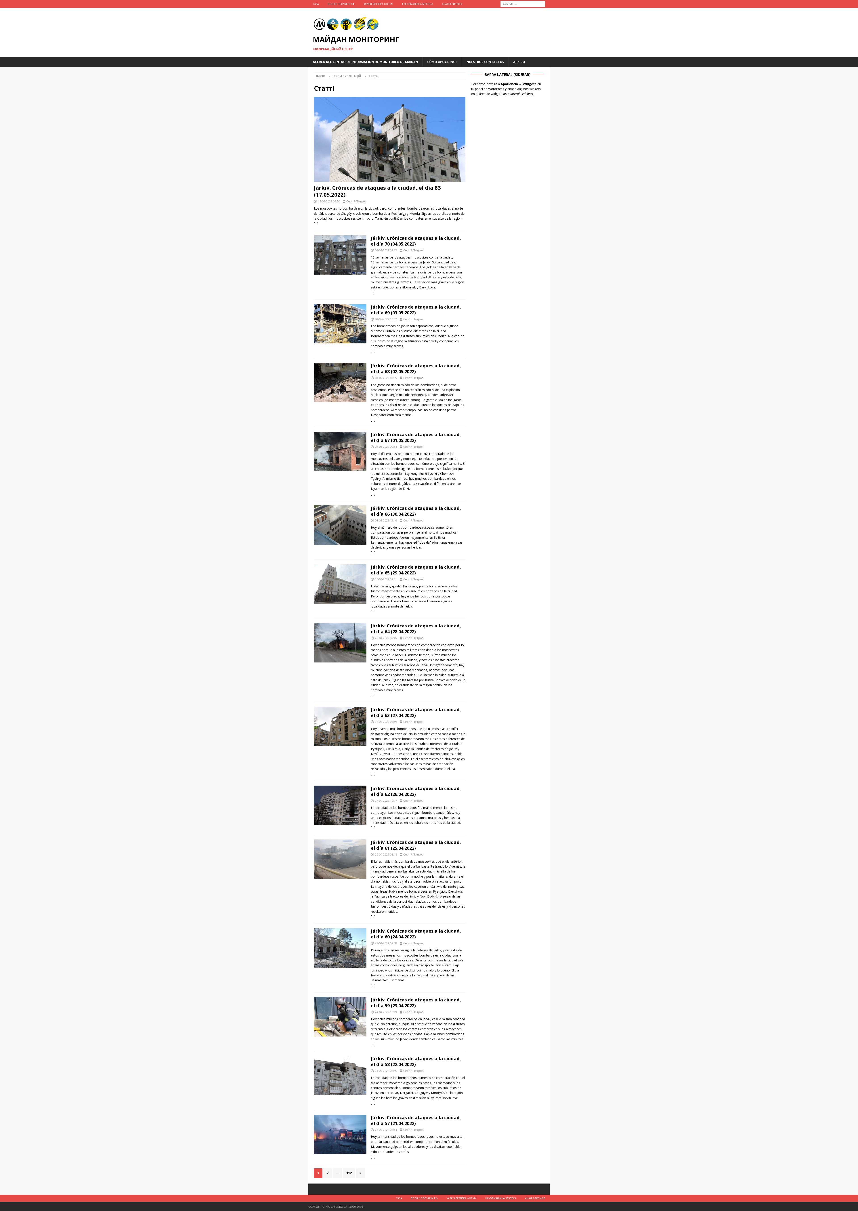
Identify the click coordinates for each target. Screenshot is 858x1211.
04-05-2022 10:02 (386, 319)
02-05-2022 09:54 (386, 447)
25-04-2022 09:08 (386, 943)
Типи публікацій (347, 76)
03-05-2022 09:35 (386, 378)
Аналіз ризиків (452, 4)
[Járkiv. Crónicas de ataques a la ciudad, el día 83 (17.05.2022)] (389, 139)
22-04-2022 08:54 (386, 1130)
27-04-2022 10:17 (386, 801)
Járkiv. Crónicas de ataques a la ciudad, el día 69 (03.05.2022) (416, 310)
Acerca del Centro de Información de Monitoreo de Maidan (365, 62)
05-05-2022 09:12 (386, 250)
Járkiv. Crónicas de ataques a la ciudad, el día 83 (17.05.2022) (377, 191)
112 (349, 1173)
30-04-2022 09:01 (386, 579)
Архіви (519, 62)
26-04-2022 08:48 (386, 854)
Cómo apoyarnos (442, 62)
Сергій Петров (356, 201)
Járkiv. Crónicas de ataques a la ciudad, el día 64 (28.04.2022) (416, 629)
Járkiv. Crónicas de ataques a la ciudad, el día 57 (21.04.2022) (416, 1120)
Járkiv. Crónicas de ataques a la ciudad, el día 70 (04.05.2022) (416, 241)
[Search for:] (522, 3)
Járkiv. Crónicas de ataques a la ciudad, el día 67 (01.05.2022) (416, 437)
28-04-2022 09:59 (386, 722)
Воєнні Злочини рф (341, 4)
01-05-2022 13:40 (386, 520)
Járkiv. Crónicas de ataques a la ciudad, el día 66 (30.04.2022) (416, 511)
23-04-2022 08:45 (386, 1071)
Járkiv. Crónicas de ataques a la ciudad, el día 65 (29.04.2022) (416, 570)
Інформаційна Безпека (417, 4)
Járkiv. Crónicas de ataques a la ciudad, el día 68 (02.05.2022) (416, 368)
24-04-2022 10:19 (386, 1012)
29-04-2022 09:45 (386, 638)
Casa (316, 4)
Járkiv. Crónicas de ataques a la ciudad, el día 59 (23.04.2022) (416, 1003)
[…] (316, 223)
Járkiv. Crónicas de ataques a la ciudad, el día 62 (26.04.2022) (416, 791)
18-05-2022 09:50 (329, 201)
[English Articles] (340, 255)
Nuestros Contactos (485, 62)
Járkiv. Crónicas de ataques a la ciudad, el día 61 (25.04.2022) (416, 845)
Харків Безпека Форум (378, 4)
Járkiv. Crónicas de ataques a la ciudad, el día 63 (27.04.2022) (416, 712)
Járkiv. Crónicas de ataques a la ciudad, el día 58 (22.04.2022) (416, 1061)
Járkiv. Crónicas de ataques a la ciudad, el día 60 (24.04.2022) (416, 934)
